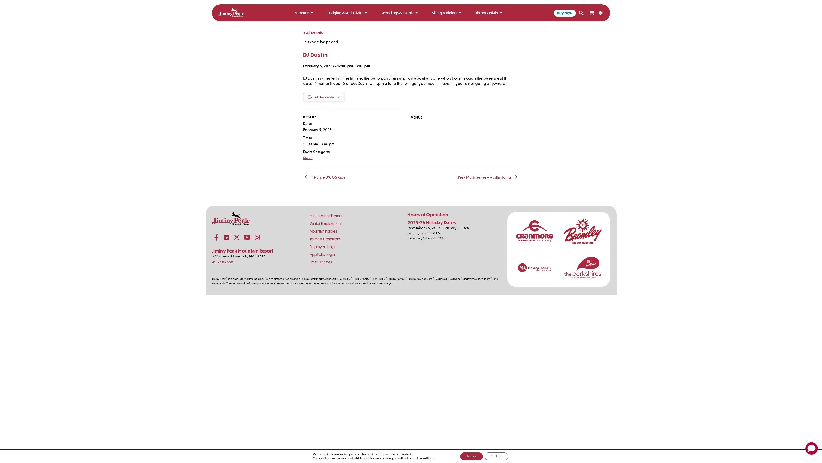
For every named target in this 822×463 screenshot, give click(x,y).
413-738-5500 (223, 262)
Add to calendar (324, 97)
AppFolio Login (322, 254)
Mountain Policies (323, 231)
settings (428, 458)
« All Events (313, 32)
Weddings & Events (397, 12)
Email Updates (321, 262)
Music (308, 157)
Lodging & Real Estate (345, 12)
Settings (496, 456)
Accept (472, 456)
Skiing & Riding (444, 12)
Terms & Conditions (325, 239)
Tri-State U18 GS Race (328, 177)
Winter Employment (326, 223)
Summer (302, 12)
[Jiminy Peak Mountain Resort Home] (231, 13)
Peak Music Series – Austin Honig (484, 177)
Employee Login (323, 246)
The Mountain (486, 12)
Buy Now (564, 13)
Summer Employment (327, 215)
